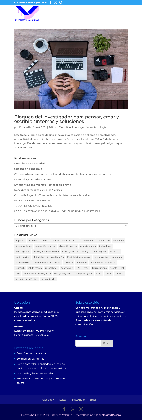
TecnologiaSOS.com (108, 415)
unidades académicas (27, 279)
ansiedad (32, 240)
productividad (23, 262)
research (20, 268)
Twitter (63, 399)
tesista (113, 268)
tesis (86, 268)
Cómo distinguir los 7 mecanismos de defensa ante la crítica (52, 195)
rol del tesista (35, 268)
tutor (98, 273)
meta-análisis (22, 257)
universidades (49, 279)
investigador (100, 251)
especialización (88, 246)
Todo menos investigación (37, 273)
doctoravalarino (24, 246)
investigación (22, 251)
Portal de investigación (79, 257)
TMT (18, 273)
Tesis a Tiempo (99, 268)
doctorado (118, 240)
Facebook (48, 399)
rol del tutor (51, 268)
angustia (20, 240)
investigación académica (46, 251)
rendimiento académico (103, 262)
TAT (78, 268)
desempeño (88, 240)
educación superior (46, 246)
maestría (114, 251)
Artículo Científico (59, 127)
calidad (44, 240)
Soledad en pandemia (28, 168)
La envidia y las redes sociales (32, 179)
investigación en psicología (76, 251)
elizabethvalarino (68, 246)
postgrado (117, 257)
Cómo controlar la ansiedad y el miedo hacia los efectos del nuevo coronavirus (63, 174)
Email (93, 399)
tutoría (108, 273)
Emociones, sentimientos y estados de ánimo (42, 184)
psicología (81, 262)
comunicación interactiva (65, 240)
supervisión (67, 268)
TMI (123, 268)
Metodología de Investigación (48, 257)
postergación (101, 257)
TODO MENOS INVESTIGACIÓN (33, 206)
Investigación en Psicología (89, 127)
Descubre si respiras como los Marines (38, 189)
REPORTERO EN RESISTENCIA (32, 200)
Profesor (68, 262)
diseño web (104, 240)
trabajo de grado (62, 273)
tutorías (120, 273)
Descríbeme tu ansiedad (29, 163)
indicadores (105, 246)
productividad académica (47, 262)
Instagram (78, 399)
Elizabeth (25, 127)
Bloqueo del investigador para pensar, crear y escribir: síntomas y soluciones (66, 119)
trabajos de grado (84, 273)
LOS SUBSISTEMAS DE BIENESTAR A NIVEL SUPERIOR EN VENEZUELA (57, 211)
